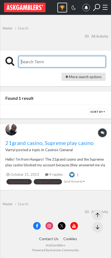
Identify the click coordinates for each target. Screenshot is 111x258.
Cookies (70, 238)
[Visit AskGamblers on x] (61, 226)
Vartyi (10, 149)
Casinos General (59, 149)
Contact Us (48, 238)
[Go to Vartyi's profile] (11, 129)
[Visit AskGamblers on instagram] (49, 226)
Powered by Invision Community (55, 250)
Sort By (97, 111)
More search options (85, 77)
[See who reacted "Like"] (72, 174)
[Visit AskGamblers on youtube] (74, 226)
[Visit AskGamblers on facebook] (37, 226)
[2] (73, 8)
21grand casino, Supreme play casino (49, 143)
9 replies (55, 174)
